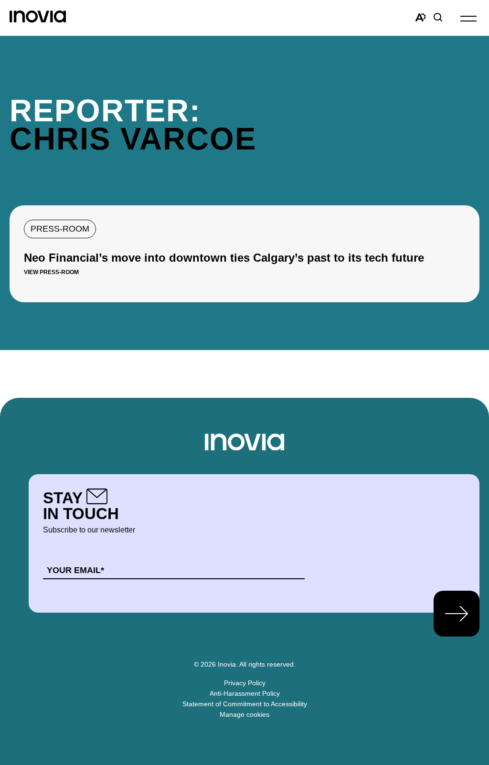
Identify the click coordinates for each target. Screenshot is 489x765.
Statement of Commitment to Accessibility (244, 704)
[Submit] (456, 614)
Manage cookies (244, 714)
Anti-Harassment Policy (245, 693)
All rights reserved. (267, 664)
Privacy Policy (245, 683)
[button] (468, 18)
